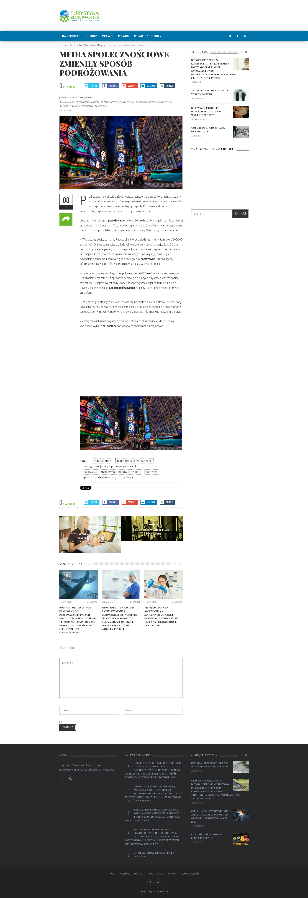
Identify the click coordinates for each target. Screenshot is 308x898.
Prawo (107, 36)
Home (111, 874)
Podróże (91, 36)
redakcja (93, 602)
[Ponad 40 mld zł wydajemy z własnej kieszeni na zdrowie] (241, 767)
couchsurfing (68, 101)
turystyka (102, 106)
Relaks (123, 36)
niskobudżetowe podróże (89, 101)
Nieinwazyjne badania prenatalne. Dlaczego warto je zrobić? (206, 111)
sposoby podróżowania (83, 106)
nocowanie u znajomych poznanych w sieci (155, 101)
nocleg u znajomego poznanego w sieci (119, 101)
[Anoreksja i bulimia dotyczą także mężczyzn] (241, 95)
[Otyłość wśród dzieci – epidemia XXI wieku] (241, 839)
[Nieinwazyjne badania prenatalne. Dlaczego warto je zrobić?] (241, 112)
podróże (66, 106)
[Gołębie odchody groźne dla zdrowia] (241, 132)
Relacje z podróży (147, 36)
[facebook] (237, 36)
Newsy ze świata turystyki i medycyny (76, 97)
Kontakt (172, 874)
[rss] (245, 36)
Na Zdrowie (70, 36)
